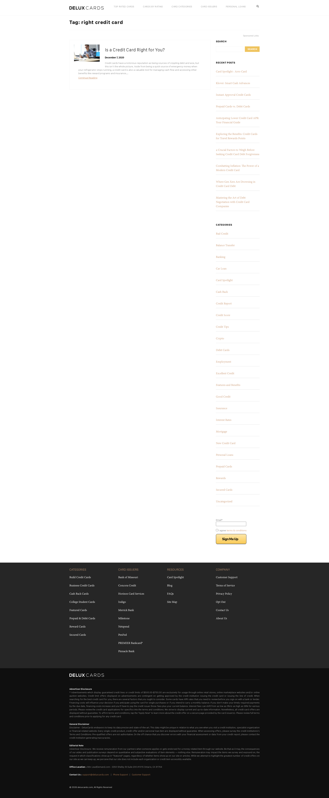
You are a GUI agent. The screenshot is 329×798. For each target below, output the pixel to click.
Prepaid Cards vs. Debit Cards (233, 106)
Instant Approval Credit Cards (233, 95)
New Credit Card (225, 443)
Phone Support (120, 774)
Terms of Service (225, 585)
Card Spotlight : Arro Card (231, 71)
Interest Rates (223, 420)
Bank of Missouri (128, 577)
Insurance (221, 408)
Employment (223, 361)
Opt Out (221, 602)
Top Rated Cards (124, 6)
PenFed (122, 635)
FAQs (170, 593)
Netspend (123, 626)
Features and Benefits (228, 385)
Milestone (124, 618)
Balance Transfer (225, 245)
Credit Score (223, 315)
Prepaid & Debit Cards (82, 618)
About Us (221, 618)
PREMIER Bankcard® (130, 643)
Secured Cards (224, 490)
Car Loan (221, 268)
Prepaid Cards (224, 466)
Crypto (220, 338)
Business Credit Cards (81, 585)
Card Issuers (209, 6)
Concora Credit (127, 585)
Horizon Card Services (131, 593)
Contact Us (222, 610)
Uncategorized (224, 501)
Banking (220, 257)
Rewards (221, 478)
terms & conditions (237, 530)
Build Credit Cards (80, 577)
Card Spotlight (224, 280)
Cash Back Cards (79, 593)
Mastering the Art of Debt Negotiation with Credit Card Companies (232, 202)
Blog (169, 585)
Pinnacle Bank (126, 651)
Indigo (122, 602)
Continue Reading (87, 77)
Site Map (172, 602)
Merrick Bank (126, 610)
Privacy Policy (224, 593)
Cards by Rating (153, 6)
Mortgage (221, 431)
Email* (219, 520)
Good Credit (223, 396)
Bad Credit (222, 233)
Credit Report (224, 303)
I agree (232, 530)
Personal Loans (236, 6)
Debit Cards (222, 350)
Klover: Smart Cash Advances (233, 83)
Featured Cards (78, 610)
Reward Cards (77, 626)
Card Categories (182, 6)
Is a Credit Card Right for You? (135, 49)
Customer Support (226, 577)
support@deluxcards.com (95, 774)
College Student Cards (82, 602)
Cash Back (222, 292)
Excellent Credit (225, 373)
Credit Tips (222, 327)
